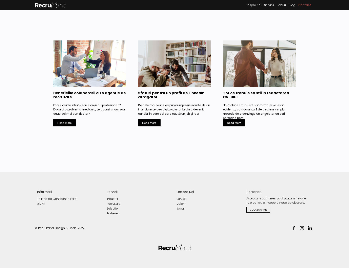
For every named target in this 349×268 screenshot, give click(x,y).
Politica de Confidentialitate (57, 199)
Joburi (181, 209)
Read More (64, 122)
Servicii (181, 199)
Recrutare (114, 204)
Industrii (112, 199)
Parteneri (113, 213)
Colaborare (258, 209)
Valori (181, 204)
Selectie (112, 209)
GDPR (41, 204)
